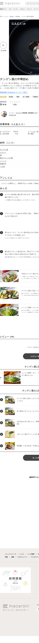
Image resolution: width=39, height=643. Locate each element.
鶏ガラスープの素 (6, 158)
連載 (12, 557)
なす (10, 9)
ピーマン (15, 9)
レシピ (22, 554)
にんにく (3, 152)
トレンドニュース (10, 554)
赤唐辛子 (3, 164)
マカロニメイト (22, 557)
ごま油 (2, 166)
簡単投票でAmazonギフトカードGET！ (14, 92)
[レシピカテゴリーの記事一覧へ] (3, 97)
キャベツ (36, 9)
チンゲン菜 (4, 150)
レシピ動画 (30, 554)
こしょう (3, 161)
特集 (6, 557)
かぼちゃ (22, 9)
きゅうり (29, 9)
